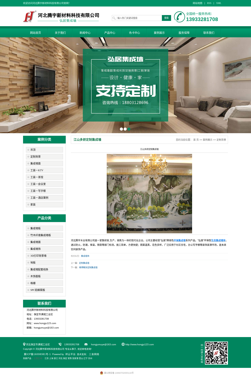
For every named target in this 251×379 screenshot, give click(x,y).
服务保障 (184, 32)
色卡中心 (134, 32)
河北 (60, 358)
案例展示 (159, 32)
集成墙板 (35, 228)
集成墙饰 (35, 249)
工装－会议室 (38, 184)
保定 (65, 358)
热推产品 (27, 358)
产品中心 (109, 32)
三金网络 (94, 354)
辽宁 (85, 358)
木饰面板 (35, 276)
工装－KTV (36, 170)
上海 (51, 358)
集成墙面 (35, 163)
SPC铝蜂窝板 (37, 290)
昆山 (81, 358)
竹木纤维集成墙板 (40, 235)
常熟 (70, 358)
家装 (33, 204)
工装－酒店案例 (39, 197)
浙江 (56, 358)
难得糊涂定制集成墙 (88, 267)
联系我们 (208, 32)
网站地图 (197, 3)
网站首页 (35, 32)
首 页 (196, 139)
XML (218, 3)
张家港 (75, 358)
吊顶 (33, 149)
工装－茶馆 (36, 177)
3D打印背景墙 (38, 255)
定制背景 (35, 156)
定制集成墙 (84, 263)
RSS (209, 3)
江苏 (47, 358)
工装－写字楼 (38, 191)
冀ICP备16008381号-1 (37, 354)
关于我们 (60, 32)
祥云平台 (70, 354)
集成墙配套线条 (39, 269)
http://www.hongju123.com (139, 344)
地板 (33, 262)
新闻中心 (85, 32)
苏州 (90, 358)
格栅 (33, 283)
